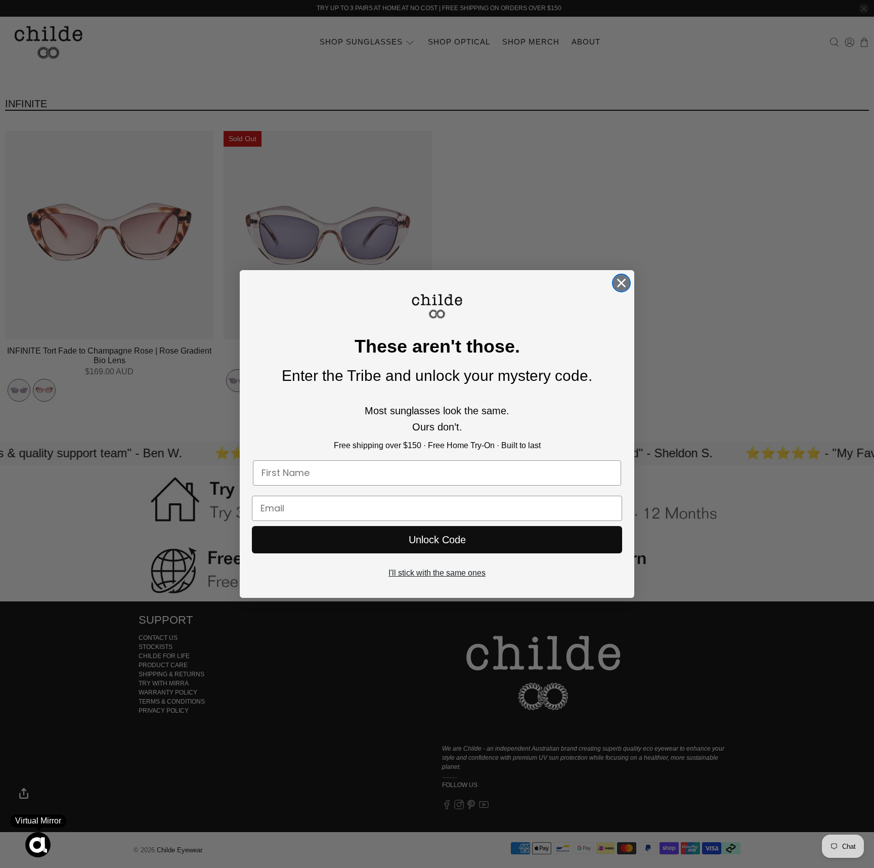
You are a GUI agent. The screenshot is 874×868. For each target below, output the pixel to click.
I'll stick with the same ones (437, 573)
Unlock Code (437, 539)
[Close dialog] (621, 283)
